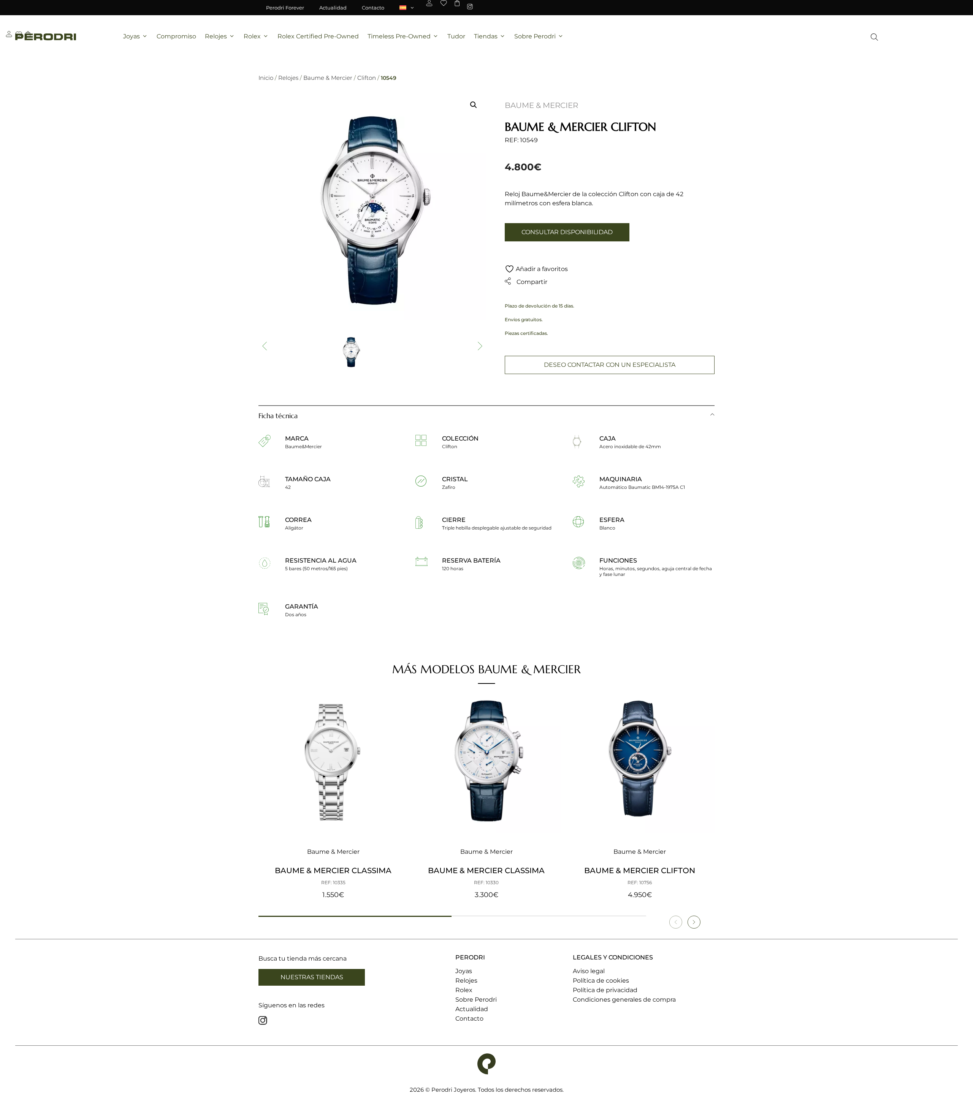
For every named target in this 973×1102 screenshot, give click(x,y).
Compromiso (176, 36)
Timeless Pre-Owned (399, 36)
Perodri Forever (285, 8)
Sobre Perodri (535, 36)
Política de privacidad (605, 990)
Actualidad (333, 8)
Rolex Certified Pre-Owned (318, 36)
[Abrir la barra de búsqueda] (874, 37)
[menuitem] (407, 7)
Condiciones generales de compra (624, 999)
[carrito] (457, 3)
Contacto (373, 8)
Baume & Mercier (327, 77)
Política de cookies (601, 980)
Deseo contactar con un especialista (609, 364)
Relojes (216, 36)
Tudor (456, 36)
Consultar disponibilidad (567, 232)
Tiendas (486, 36)
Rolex (252, 36)
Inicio (265, 77)
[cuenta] (429, 3)
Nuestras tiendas (311, 977)
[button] (473, 105)
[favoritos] (443, 3)
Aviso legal (589, 971)
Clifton (366, 77)
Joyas (131, 36)
